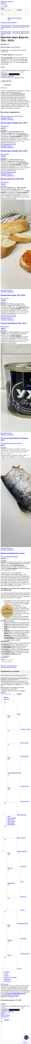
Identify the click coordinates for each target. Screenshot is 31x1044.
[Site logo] (9, 3)
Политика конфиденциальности (9, 665)
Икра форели (11, 824)
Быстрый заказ (14, 74)
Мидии (22, 910)
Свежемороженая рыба (11, 556)
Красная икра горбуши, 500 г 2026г (14, 151)
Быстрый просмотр (6, 118)
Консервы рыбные (16, 443)
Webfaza (22, 690)
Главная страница (6, 25)
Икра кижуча (11, 821)
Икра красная (5, 126)
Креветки (23, 896)
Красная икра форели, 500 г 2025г (13, 323)
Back (9, 715)
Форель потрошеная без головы (13, 553)
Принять (16, 995)
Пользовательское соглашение (8, 667)
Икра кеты (11, 819)
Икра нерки (11, 822)
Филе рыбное (24, 742)
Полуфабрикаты (5, 443)
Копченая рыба (24, 801)
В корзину (4, 74)
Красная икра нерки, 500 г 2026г (13, 295)
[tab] (17, 85)
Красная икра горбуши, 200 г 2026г (14, 123)
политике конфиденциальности (15, 993)
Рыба (2, 556)
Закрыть (3, 692)
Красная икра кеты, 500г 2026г (12, 179)
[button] (4, 130)
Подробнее (7, 995)
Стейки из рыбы (25, 729)
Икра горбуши (12, 818)
